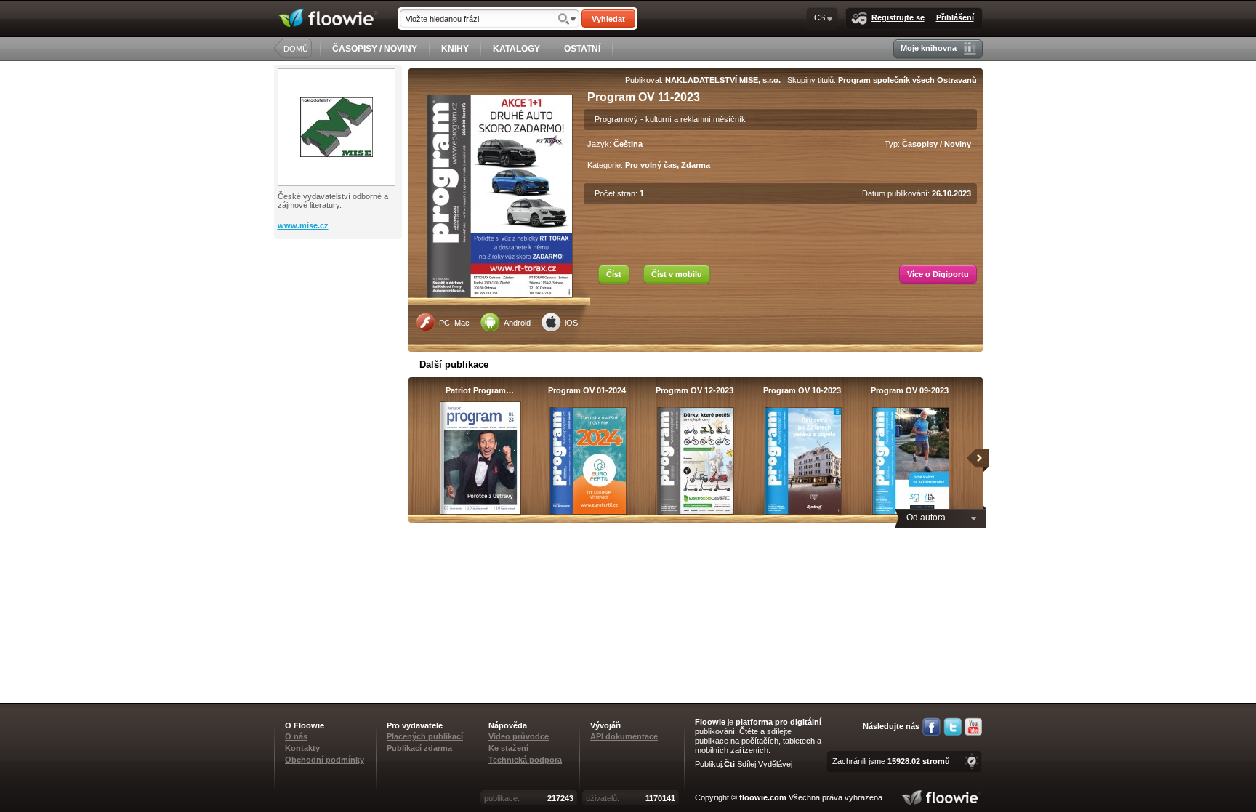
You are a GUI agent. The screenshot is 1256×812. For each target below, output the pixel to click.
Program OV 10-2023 (802, 390)
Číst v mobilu (676, 274)
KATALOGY (516, 49)
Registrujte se (898, 17)
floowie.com (762, 797)
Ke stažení (508, 748)
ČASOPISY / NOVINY (374, 49)
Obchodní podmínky (324, 759)
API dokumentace (624, 736)
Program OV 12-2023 (694, 390)
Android (517, 322)
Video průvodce (518, 736)
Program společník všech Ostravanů (907, 80)
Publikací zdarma (419, 748)
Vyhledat (608, 19)
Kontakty (302, 748)
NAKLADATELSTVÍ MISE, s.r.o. (723, 80)
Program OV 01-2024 (587, 390)
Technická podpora (525, 759)
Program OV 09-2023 (910, 390)
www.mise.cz (303, 225)
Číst (613, 274)
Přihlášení (955, 17)
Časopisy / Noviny (936, 144)
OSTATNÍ (582, 49)
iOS (571, 322)
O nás (296, 736)
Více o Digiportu (938, 274)
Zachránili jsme (891, 761)
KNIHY (455, 49)
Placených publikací (425, 736)
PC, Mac (454, 322)
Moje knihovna (929, 48)
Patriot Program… (480, 390)
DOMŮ (295, 48)
